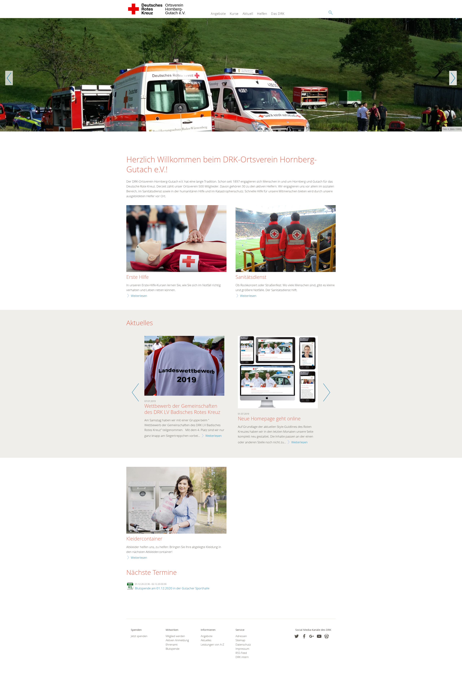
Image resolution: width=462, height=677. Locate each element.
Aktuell (248, 13)
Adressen (241, 636)
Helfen (262, 13)
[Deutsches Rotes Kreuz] (145, 9)
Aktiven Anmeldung (177, 640)
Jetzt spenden (139, 636)
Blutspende (172, 648)
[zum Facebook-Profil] (296, 636)
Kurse (234, 13)
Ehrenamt (172, 644)
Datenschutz (243, 644)
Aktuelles (206, 640)
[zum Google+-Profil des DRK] (311, 636)
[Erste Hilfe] (176, 239)
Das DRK (277, 13)
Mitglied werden (175, 636)
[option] (231, 74)
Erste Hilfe (137, 277)
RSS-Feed (241, 653)
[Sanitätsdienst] (286, 239)
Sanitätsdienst (251, 277)
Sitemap (240, 640)
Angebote (218, 13)
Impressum (242, 648)
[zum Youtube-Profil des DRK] (319, 636)
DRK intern (242, 657)
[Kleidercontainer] (176, 501)
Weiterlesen (139, 296)
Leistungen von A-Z (212, 644)
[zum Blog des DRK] (326, 636)
